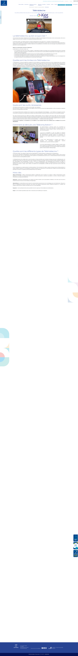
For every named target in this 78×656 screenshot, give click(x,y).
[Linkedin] (44, 648)
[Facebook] (42, 648)
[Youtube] (46, 648)
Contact (71, 1)
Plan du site (37, 654)
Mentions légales (32, 654)
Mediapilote (47, 654)
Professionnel (66, 1)
